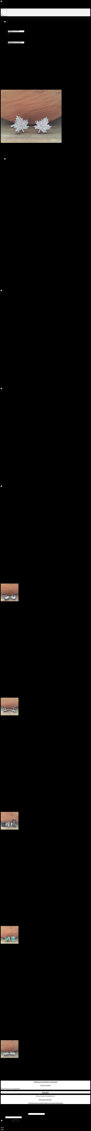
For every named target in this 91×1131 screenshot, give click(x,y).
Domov (3, 146)
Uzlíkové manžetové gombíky (16, 76)
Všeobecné (37, 1082)
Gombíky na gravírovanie (15, 52)
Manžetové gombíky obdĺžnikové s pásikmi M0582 (16, 1064)
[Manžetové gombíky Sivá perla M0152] (13, 487)
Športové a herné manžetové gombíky (19, 74)
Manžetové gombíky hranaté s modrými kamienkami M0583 (18, 722)
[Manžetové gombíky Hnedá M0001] (15, 22)
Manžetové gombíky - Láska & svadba (19, 68)
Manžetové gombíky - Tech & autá (18, 70)
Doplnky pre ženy (9, 29)
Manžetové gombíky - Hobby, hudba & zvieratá (22, 60)
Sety (5, 79)
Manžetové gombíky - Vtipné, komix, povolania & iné (24, 72)
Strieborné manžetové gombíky (13, 83)
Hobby (13, 62)
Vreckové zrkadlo (13, 39)
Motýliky (7, 78)
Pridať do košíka (5, 312)
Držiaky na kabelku (13, 31)
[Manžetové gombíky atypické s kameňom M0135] (9, 601)
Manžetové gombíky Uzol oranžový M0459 (13, 298)
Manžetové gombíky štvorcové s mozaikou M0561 (15, 395)
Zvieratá (13, 66)
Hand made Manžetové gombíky (17, 54)
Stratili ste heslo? (6, 1124)
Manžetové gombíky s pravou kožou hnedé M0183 (15, 836)
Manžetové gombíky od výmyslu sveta (15, 56)
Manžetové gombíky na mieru (13, 50)
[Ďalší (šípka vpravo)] (3, 1129)
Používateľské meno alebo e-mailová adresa (14, 1114)
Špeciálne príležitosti (10, 81)
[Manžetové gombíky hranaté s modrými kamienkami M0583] (9, 715)
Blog (5, 37)
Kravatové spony (9, 48)
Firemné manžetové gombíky (13, 40)
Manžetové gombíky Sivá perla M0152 (12, 493)
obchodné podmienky (49, 1082)
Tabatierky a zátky (9, 85)
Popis (6, 173)
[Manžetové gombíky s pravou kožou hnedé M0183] (9, 829)
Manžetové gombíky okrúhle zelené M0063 (13, 950)
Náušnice (10, 35)
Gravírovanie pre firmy (14, 42)
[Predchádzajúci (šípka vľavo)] (1, 1129)
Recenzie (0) (8, 175)
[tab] (47, 173)
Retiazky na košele (13, 37)
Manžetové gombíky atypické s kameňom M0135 (15, 608)
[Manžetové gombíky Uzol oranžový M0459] (14, 291)
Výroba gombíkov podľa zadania (17, 44)
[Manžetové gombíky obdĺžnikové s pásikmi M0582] (9, 1057)
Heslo (3, 1117)
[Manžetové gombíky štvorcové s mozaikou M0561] (16, 389)
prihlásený (10, 208)
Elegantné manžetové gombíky (17, 58)
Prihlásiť (16, 1120)
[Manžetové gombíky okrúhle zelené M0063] (9, 943)
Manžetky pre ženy (13, 33)
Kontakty (45, 1092)
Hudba (13, 64)
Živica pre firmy (12, 46)
